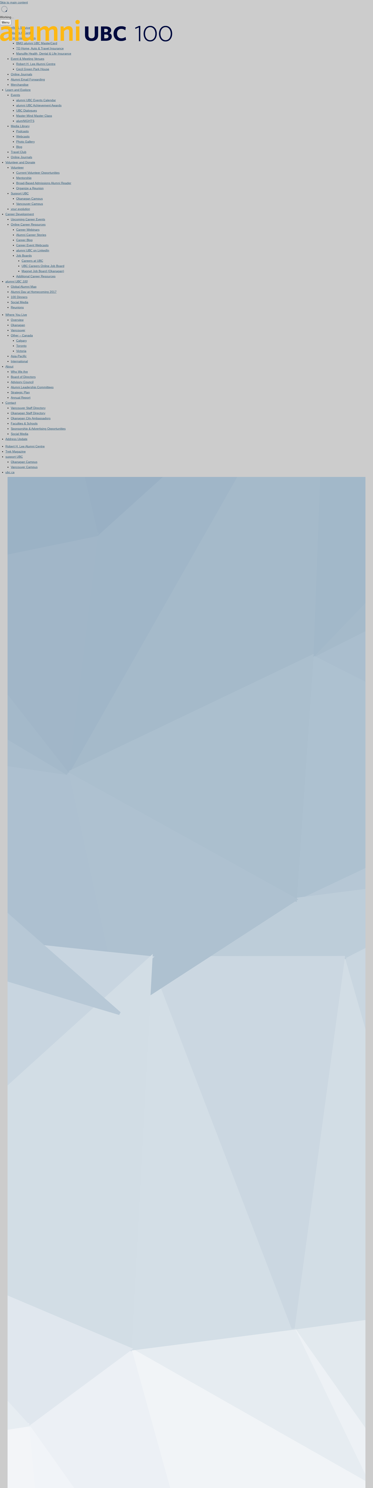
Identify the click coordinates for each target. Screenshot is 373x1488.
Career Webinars (28, 229)
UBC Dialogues (26, 110)
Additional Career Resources (35, 276)
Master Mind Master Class (34, 115)
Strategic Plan (20, 392)
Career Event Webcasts (32, 245)
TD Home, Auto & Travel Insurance (40, 48)
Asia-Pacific (19, 356)
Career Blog (24, 240)
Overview (17, 320)
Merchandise (19, 84)
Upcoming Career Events (28, 219)
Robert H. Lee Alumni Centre (35, 64)
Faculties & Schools (24, 423)
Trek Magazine (15, 451)
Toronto (21, 345)
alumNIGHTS (25, 121)
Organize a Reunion (30, 188)
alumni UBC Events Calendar (36, 100)
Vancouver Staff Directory (28, 408)
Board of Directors (23, 377)
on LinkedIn (32, 250)
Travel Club (18, 152)
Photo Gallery (25, 141)
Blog (19, 146)
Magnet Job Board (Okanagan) (43, 271)
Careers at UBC (32, 260)
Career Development (19, 214)
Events (15, 95)
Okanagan (18, 325)
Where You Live (16, 314)
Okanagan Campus (29, 198)
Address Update (16, 439)
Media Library (20, 126)
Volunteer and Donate (20, 162)
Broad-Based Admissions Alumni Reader (43, 183)
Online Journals (21, 74)
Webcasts (23, 136)
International (19, 361)
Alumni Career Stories (31, 235)
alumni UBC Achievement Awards (39, 105)
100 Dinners (19, 297)
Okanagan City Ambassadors (31, 418)
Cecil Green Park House (32, 69)
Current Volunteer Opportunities (38, 172)
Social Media (19, 302)
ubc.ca (9, 472)
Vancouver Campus (29, 203)
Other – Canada (22, 335)
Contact (10, 402)
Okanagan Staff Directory (28, 413)
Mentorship (24, 178)
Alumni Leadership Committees (32, 387)
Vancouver (18, 330)
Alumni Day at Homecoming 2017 (34, 291)
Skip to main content (14, 2)
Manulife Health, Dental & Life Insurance (43, 53)
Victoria (21, 351)
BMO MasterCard (36, 43)
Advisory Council (22, 382)
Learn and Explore (18, 90)
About (9, 366)
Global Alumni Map (23, 286)
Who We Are (19, 371)
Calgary (21, 340)
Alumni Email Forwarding (28, 79)
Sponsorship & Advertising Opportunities (38, 428)
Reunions (17, 307)
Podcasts (22, 131)
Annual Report (20, 397)
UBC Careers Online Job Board (43, 266)
